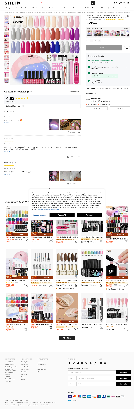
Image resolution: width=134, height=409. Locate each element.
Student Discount (10, 379)
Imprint (29, 405)
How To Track (25, 369)
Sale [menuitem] (33, 8)
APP (100, 359)
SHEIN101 (8, 381)
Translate (7, 123)
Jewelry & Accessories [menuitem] (115, 8)
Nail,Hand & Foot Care (26, 12)
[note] (17, 234)
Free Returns (24, 364)
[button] (124, 3)
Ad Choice (36, 405)
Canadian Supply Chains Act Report (10, 370)
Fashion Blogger (10, 364)
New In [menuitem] (27, 8)
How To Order (25, 367)
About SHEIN (9, 362)
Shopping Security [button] (97, 73)
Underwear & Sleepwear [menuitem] (72, 8)
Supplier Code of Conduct (10, 373)
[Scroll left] (125, 8)
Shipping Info (24, 362)
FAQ (38, 372)
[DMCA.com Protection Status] (74, 400)
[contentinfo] (99, 396)
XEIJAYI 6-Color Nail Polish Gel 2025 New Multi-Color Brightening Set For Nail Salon (67, 280)
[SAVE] (127, 47)
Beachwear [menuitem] (52, 8)
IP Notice (22, 405)
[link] (115, 3)
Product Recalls (41, 369)
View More (67, 338)
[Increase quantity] (99, 41)
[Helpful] (68, 132)
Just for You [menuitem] (19, 8)
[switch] (22, 106)
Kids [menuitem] (93, 8)
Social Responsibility (11, 367)
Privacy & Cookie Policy (22, 402)
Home (6, 12)
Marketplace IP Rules (11, 405)
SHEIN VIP (24, 374)
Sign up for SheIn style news (78, 368)
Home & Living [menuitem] (101, 8)
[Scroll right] (128, 8)
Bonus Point (40, 367)
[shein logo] (12, 3)
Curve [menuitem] (60, 8)
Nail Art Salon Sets (39, 12)
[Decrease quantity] (91, 41)
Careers (7, 376)
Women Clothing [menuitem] (42, 8)
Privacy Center (9, 402)
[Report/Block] (79, 132)
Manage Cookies (36, 402)
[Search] (93, 3)
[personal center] (111, 3)
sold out (104, 48)
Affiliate (23, 379)
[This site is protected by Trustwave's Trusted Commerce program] (69, 400)
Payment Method (41, 364)
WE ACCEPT (72, 392)
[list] (82, 363)
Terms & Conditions (49, 402)
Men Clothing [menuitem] (86, 8)
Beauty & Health (13, 12)
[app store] (100, 364)
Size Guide (24, 372)
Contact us (40, 362)
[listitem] (89, 33)
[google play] (104, 364)
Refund (23, 377)
